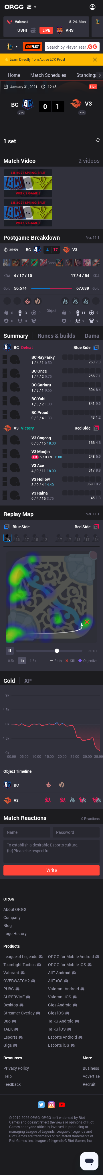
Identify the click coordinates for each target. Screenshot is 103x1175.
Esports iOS (58, 1045)
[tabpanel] (51, 423)
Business (91, 1068)
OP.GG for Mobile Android (71, 956)
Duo (7, 1021)
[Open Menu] (92, 7)
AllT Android (59, 972)
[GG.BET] (32, 46)
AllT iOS (55, 980)
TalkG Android (61, 1021)
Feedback (12, 1084)
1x (22, 660)
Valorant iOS (59, 996)
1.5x (33, 660)
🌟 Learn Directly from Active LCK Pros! (35, 60)
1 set (9, 141)
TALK (8, 1029)
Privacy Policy (16, 1068)
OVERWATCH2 (16, 980)
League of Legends (20, 956)
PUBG (8, 988)
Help (7, 1076)
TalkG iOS (57, 1029)
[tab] (18, 335)
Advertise (91, 1076)
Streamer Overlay (19, 1013)
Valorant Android (63, 988)
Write (51, 870)
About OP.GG (15, 909)
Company (12, 917)
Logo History (15, 933)
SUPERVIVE (14, 996)
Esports (10, 1037)
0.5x (11, 660)
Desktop (10, 1005)
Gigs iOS (56, 1013)
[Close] (95, 59)
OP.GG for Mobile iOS (67, 964)
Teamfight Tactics (19, 964)
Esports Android (62, 1037)
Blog (7, 925)
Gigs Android (60, 1005)
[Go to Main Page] (14, 7)
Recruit (89, 1084)
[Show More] (31, 7)
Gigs (7, 1045)
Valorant (11, 972)
